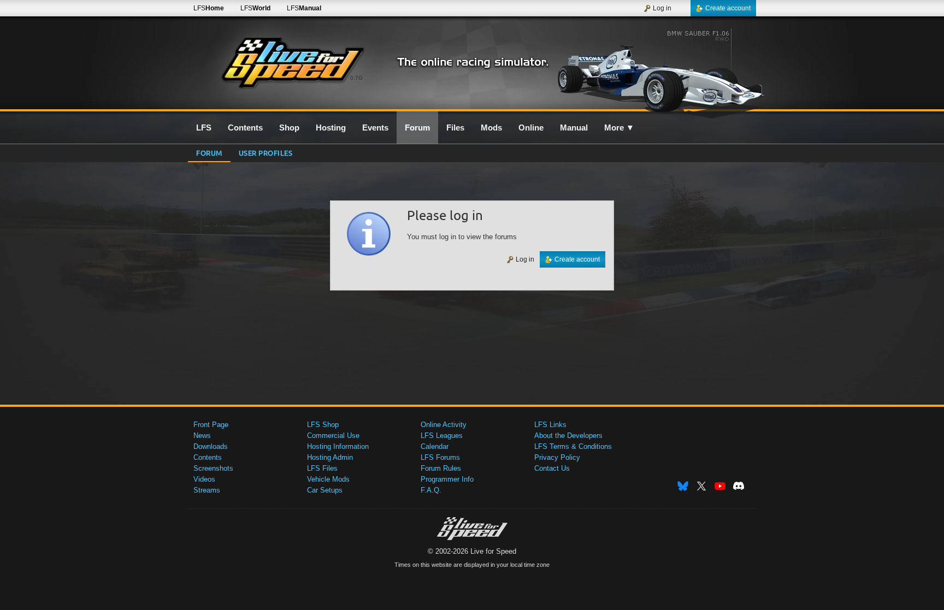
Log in (662, 8)
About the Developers (568, 435)
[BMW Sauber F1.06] (662, 69)
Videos (204, 479)
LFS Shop (323, 425)
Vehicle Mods (328, 479)
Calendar (435, 446)
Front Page (210, 425)
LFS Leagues (442, 435)
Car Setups (325, 490)
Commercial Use (333, 435)
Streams (206, 490)
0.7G (356, 78)
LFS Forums (440, 457)
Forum (209, 152)
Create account (728, 8)
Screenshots (213, 468)
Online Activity (444, 425)
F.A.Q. (431, 490)
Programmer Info (447, 479)
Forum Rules (441, 468)
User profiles (266, 152)
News (202, 435)
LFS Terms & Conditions (573, 446)
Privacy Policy (557, 457)
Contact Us (552, 468)
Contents (207, 457)
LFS (208, 8)
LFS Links (550, 425)
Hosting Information (338, 446)
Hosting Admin (330, 457)
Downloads (210, 446)
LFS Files (322, 468)
